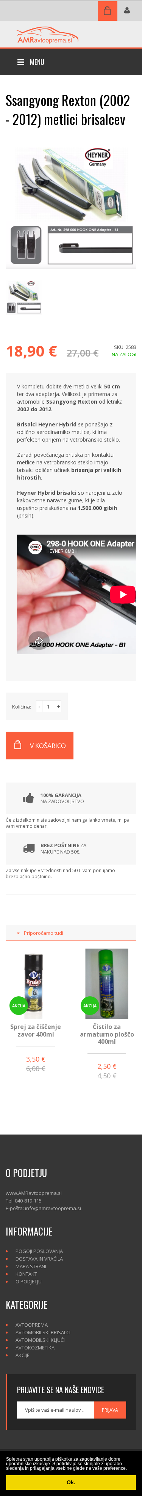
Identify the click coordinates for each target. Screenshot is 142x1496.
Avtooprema (32, 1324)
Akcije (23, 1355)
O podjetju (29, 1281)
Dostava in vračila (39, 1258)
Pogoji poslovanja (39, 1251)
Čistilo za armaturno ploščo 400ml (107, 1034)
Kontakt (26, 1273)
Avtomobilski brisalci (43, 1332)
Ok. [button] (71, 1482)
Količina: (21, 706)
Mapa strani (31, 1266)
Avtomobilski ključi (40, 1340)
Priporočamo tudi (43, 932)
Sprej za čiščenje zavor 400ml (35, 1030)
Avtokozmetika (35, 1347)
